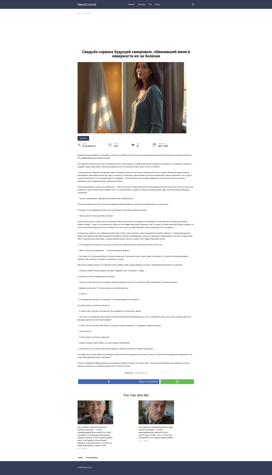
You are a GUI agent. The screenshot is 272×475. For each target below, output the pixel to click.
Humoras (131, 4)
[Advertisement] (136, 32)
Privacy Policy (91, 458)
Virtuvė (157, 4)
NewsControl (87, 4)
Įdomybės (141, 4)
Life (150, 4)
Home (80, 458)
